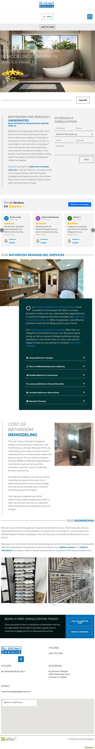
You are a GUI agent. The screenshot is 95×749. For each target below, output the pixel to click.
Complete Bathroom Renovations (43, 392)
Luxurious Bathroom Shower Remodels (46, 384)
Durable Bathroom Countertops (43, 375)
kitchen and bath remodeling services (55, 307)
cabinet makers (67, 547)
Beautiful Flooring (37, 401)
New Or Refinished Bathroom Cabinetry (47, 366)
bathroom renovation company (47, 330)
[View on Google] (6, 218)
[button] (47, 27)
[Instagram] (90, 17)
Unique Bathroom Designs (41, 358)
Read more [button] (9, 234)
